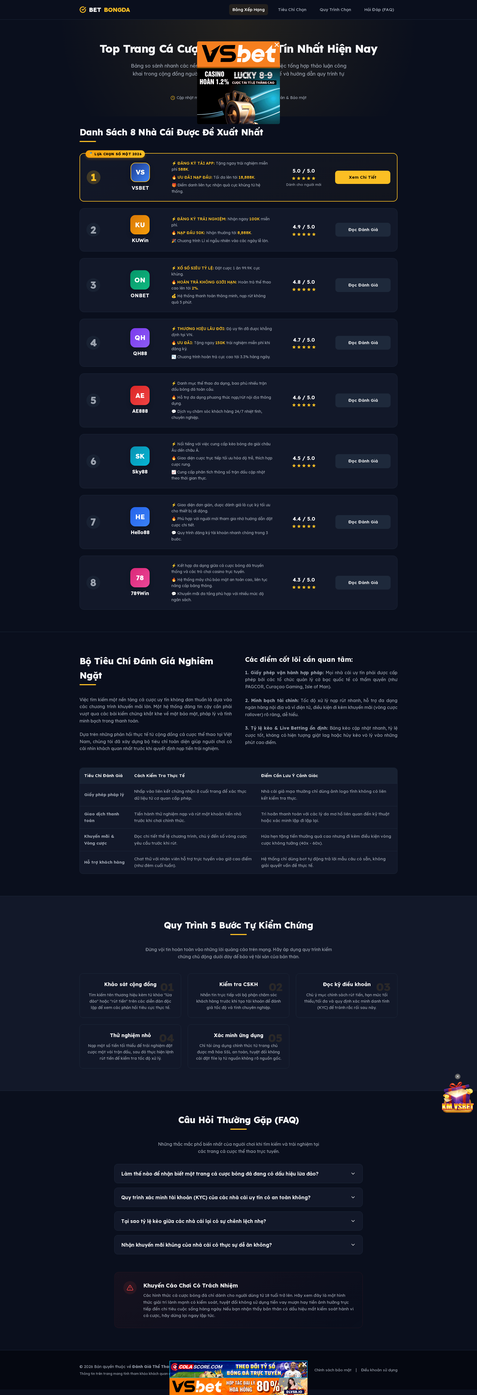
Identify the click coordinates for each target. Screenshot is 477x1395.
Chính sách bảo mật (332, 1369)
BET (109, 9)
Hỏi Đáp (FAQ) (379, 9)
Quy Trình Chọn (335, 9)
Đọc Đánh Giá (363, 229)
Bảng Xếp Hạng (248, 9)
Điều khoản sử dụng (379, 1369)
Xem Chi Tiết (363, 177)
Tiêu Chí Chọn (292, 9)
